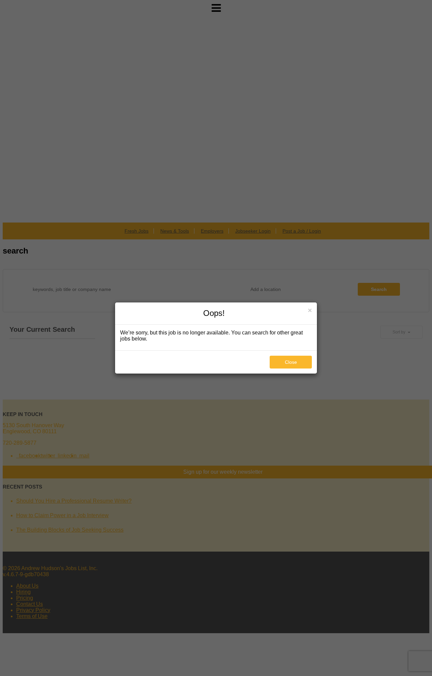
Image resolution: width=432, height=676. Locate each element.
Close (291, 362)
